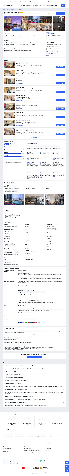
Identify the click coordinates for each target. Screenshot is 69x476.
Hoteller (16, 1)
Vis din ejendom (48, 448)
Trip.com (36, 410)
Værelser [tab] (6, 59)
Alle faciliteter (6, 46)
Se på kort (47, 55)
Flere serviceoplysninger (7, 448)
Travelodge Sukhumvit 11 (11, 12)
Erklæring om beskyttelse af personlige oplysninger (32, 450)
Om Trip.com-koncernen (28, 453)
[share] (67, 466)
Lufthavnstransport (32, 1)
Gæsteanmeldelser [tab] (13, 59)
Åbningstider (7, 236)
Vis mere (5, 51)
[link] (49, 2)
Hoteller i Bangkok (52, 410)
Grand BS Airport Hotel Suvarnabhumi (27, 436)
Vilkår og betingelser (27, 448)
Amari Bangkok (7, 436)
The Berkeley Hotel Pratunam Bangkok (40, 436)
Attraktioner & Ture (23, 1)
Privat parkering (48, 186)
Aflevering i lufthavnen (9, 254)
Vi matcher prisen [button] (52, 13)
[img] (16, 23)
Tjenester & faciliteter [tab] (22, 59)
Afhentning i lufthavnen (9, 188)
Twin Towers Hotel (51, 436)
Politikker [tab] (30, 59)
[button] (38, 1)
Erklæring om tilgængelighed (29, 452)
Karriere (25, 446)
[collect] (67, 462)
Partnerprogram (48, 446)
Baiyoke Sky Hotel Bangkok (15, 436)
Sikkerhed (47, 450)
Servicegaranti (5, 446)
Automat (27, 250)
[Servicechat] (67, 470)
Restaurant (48, 188)
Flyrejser (11, 1)
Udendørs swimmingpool (9, 186)
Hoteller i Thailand (45, 410)
